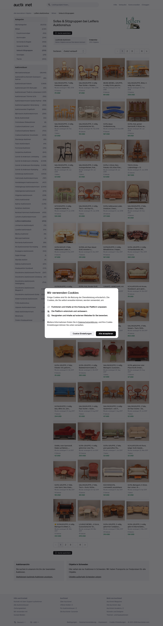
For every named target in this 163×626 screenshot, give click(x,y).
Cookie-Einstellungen (82, 333)
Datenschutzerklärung (87, 322)
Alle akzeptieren (106, 333)
